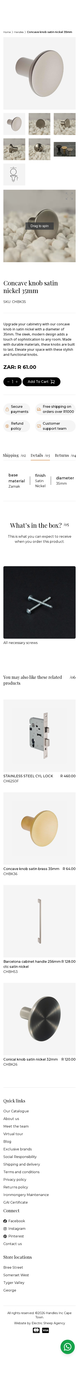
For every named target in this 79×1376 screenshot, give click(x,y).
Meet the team (16, 1126)
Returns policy (15, 1187)
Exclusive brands (17, 1149)
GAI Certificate (15, 1202)
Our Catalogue (16, 1111)
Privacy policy (14, 1180)
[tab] (14, 124)
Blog (7, 1142)
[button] (69, 196)
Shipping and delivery (21, 1164)
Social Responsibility (20, 1157)
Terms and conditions (21, 1172)
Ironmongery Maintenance (26, 1195)
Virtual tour (13, 1134)
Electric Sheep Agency (48, 1323)
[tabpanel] (39, 73)
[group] (39, 226)
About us (11, 1119)
